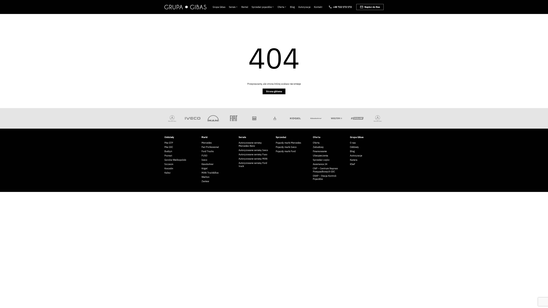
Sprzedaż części (321, 159)
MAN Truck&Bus (210, 172)
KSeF (352, 164)
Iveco (204, 159)
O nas (353, 142)
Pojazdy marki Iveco (286, 147)
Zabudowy (318, 147)
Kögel (204, 168)
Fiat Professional (210, 147)
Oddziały (354, 147)
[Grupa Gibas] (185, 7)
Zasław (205, 181)
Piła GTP (168, 142)
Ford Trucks (208, 151)
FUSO (204, 155)
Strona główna (274, 91)
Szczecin (168, 164)
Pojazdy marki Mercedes (288, 142)
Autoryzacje (356, 155)
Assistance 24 (320, 164)
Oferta (316, 142)
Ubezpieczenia (320, 155)
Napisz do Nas (372, 7)
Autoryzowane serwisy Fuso (253, 154)
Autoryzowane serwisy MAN (253, 158)
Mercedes (207, 142)
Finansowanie (320, 151)
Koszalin (168, 168)
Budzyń (168, 151)
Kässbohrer (207, 164)
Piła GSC (168, 147)
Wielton (205, 177)
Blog (352, 151)
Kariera (353, 159)
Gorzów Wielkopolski (175, 159)
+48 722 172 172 (342, 7)
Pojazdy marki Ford (286, 151)
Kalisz (167, 172)
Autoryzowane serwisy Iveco (253, 150)
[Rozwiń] (237, 7)
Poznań (168, 155)
